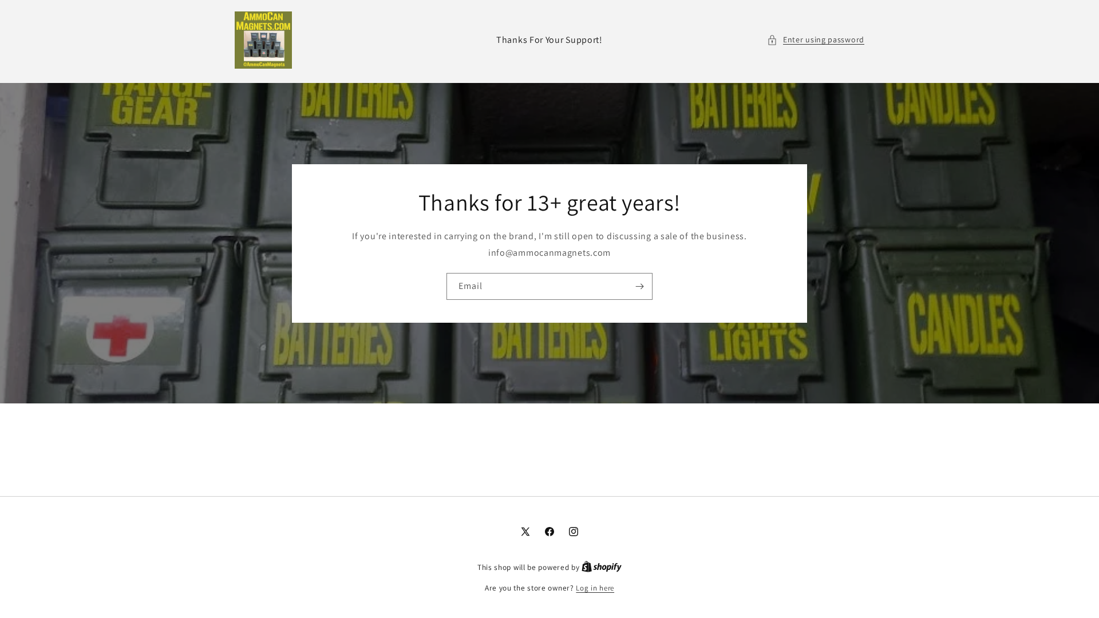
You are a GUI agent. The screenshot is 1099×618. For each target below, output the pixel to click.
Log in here (595, 588)
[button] (815, 40)
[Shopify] (602, 567)
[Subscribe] (639, 285)
